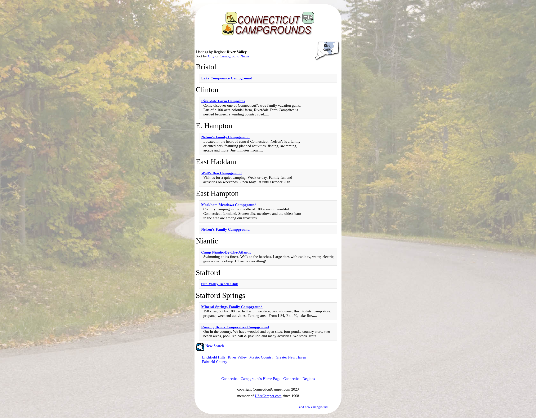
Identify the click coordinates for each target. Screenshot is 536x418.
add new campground (313, 407)
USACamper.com (268, 396)
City (211, 56)
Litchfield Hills (213, 357)
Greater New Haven (291, 357)
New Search (214, 346)
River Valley (237, 357)
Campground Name (234, 56)
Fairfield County (214, 362)
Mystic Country (261, 357)
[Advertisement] (322, 167)
